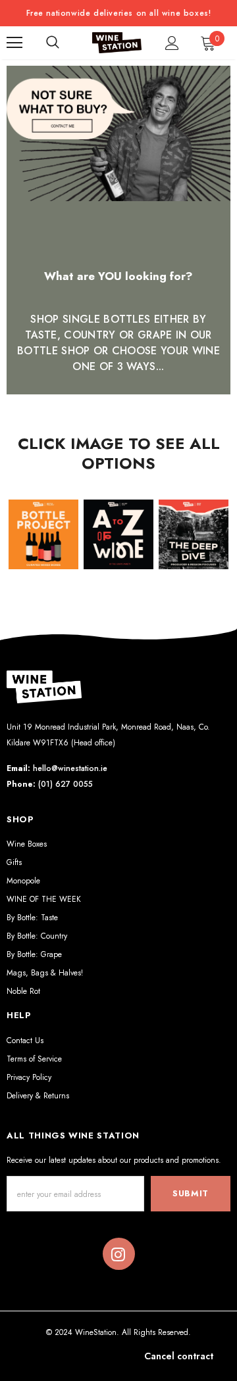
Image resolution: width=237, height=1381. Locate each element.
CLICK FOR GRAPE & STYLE (119, 554)
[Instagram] (118, 1254)
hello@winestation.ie (70, 768)
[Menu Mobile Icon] (14, 43)
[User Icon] (172, 43)
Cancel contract (178, 1356)
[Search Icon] (52, 42)
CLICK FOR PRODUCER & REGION (194, 548)
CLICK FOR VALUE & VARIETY (43, 554)
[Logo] (117, 43)
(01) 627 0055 (65, 784)
